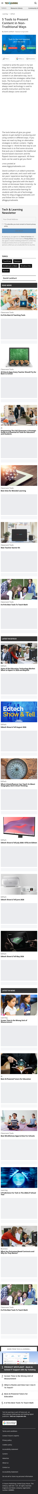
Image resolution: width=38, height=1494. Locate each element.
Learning (5, 14)
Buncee (6, 270)
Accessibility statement (10, 1449)
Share (7, 59)
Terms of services (26, 237)
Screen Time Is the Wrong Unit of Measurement (18, 1377)
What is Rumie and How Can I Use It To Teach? (19, 1386)
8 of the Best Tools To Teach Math (19, 1403)
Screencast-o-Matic (10, 266)
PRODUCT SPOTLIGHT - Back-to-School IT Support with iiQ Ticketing (20, 1368)
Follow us (21, 59)
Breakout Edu (26, 266)
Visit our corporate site (18, 1416)
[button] (2, 3)
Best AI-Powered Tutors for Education (16, 1395)
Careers (5, 1454)
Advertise (5, 1458)
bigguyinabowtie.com (25, 195)
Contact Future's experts (10, 1436)
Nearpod (17, 261)
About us (5, 1463)
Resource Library (16, 8)
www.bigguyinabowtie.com (13, 166)
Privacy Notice (28, 239)
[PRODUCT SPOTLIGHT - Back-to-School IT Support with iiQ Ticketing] (19, 1362)
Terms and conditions (9, 1431)
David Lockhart (9, 32)
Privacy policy (7, 1440)
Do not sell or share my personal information (17, 1476)
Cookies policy (7, 1445)
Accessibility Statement (10, 1472)
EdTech (13, 14)
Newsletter (32, 59)
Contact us (6, 1467)
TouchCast (7, 261)
